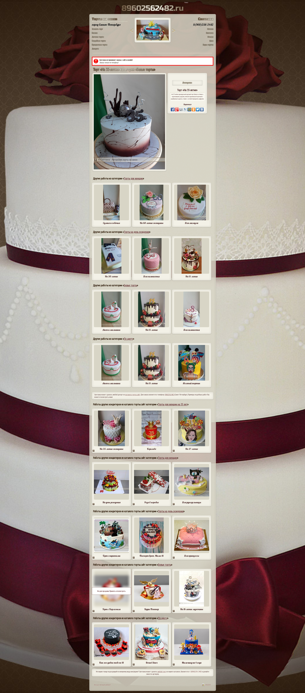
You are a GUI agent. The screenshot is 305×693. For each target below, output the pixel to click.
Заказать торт (97, 29)
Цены (211, 40)
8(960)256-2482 (196, 671)
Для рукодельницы (191, 502)
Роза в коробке (151, 502)
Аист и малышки (111, 329)
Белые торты (130, 285)
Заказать (187, 82)
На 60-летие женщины (151, 222)
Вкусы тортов (208, 44)
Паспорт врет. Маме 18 (151, 555)
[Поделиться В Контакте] (202, 109)
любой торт (162, 671)
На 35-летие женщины (111, 448)
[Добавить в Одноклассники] (193, 109)
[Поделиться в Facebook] (173, 109)
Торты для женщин (133, 178)
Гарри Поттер (151, 609)
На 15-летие (191, 276)
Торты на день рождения (136, 232)
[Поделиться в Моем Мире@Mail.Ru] (189, 109)
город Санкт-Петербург (106, 24)
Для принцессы (191, 555)
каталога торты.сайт (132, 394)
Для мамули (191, 222)
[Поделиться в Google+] (177, 109)
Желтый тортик (191, 383)
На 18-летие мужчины (191, 609)
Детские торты (98, 36)
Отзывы (210, 36)
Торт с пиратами (111, 555)
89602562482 (169, 394)
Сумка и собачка (111, 222)
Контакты (209, 32)
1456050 (207, 685)
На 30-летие (111, 276)
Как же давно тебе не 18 (111, 662)
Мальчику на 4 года (191, 662)
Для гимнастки (151, 276)
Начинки (210, 29)
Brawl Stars (151, 662)
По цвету (128, 339)
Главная (94, 32)
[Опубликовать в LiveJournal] (185, 109)
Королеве (151, 448)
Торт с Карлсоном (111, 609)
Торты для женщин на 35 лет (172, 404)
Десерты (95, 48)
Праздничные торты (99, 44)
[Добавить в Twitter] (198, 109)
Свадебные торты (99, 40)
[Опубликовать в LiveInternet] (181, 109)
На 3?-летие (191, 448)
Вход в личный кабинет (102, 685)
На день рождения (111, 502)
